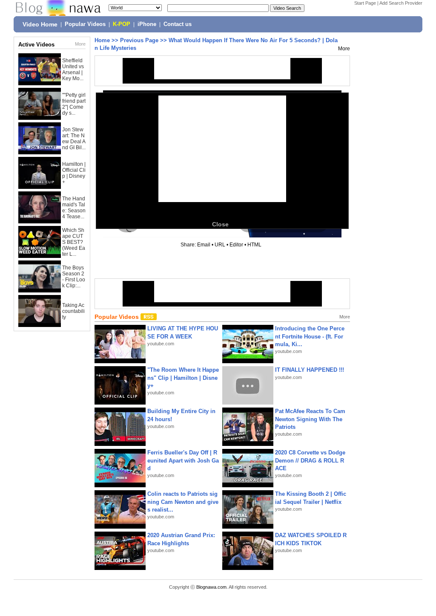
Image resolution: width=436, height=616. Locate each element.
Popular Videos (85, 24)
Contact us (178, 24)
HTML (254, 245)
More (80, 43)
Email (203, 245)
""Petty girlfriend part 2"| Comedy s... (74, 104)
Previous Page (139, 40)
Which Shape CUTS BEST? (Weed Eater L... (73, 242)
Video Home (40, 24)
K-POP (121, 24)
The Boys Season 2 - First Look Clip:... (73, 277)
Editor (236, 245)
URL (220, 245)
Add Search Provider (400, 3)
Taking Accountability (73, 311)
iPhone (147, 24)
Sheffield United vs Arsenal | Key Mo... (73, 69)
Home (102, 40)
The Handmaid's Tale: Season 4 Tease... (74, 208)
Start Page (365, 3)
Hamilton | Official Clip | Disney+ (74, 173)
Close (220, 224)
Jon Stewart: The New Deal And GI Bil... (74, 138)
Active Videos (36, 44)
